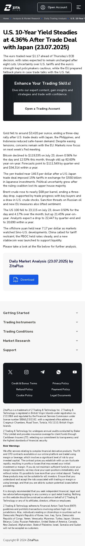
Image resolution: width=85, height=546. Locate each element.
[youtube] (75, 372)
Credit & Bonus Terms (24, 383)
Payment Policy (61, 389)
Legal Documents (60, 395)
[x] (10, 372)
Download (27, 280)
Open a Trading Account (42, 109)
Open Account (57, 7)
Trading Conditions (18, 331)
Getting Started (16, 313)
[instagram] (26, 372)
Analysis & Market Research (26, 18)
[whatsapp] (59, 372)
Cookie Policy (24, 395)
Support (9, 350)
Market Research (16, 341)
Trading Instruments (19, 322)
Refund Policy (24, 389)
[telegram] (42, 372)
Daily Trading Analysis (55, 18)
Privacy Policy (61, 383)
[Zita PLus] (12, 7)
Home (6, 18)
